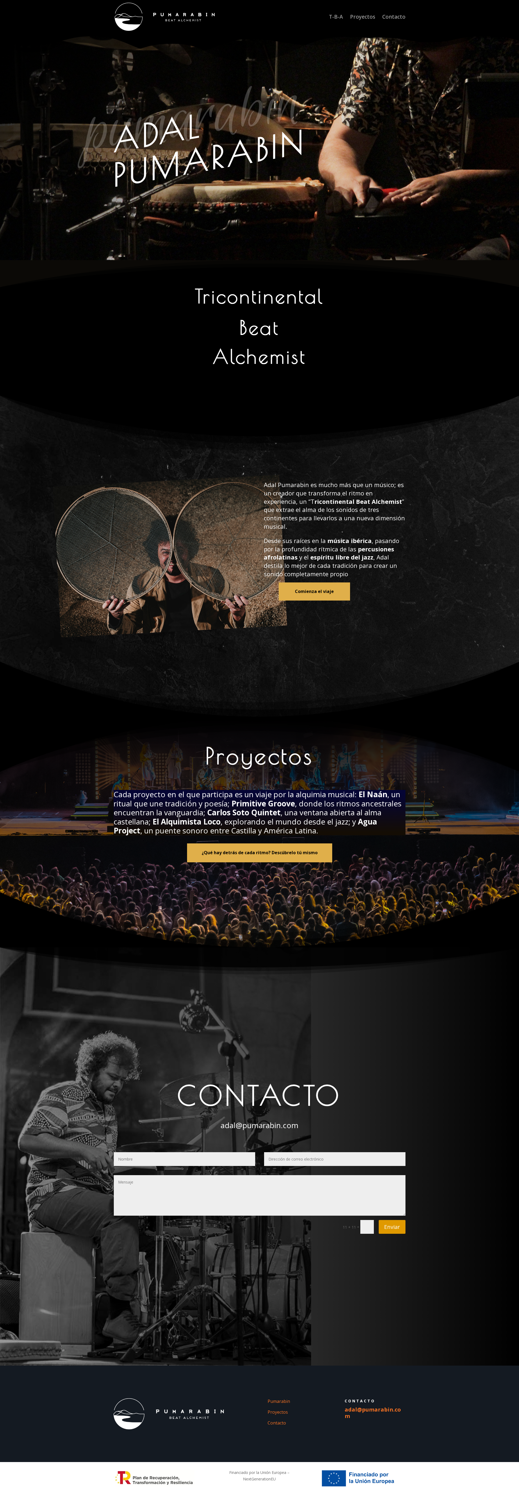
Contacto (393, 17)
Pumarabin (279, 1401)
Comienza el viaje (314, 591)
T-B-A (336, 17)
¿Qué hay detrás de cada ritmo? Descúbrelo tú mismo (260, 853)
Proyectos (362, 17)
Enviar (392, 1227)
